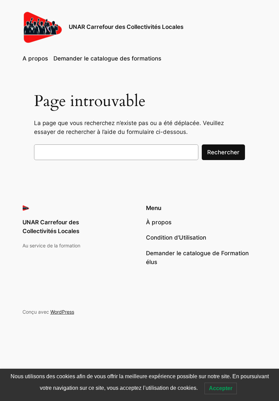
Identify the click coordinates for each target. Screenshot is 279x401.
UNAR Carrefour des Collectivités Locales (126, 26)
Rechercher (223, 152)
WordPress (62, 312)
